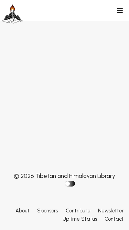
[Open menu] (119, 11)
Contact (114, 219)
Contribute (78, 211)
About (22, 211)
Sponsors (47, 211)
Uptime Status (80, 219)
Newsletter (111, 211)
